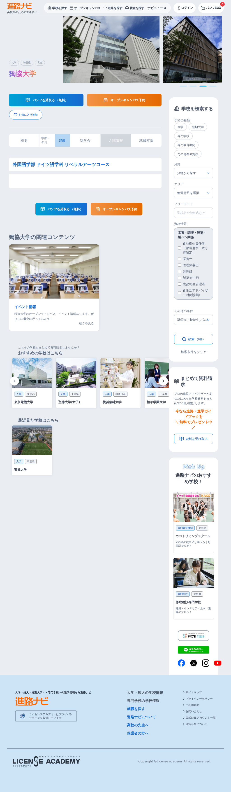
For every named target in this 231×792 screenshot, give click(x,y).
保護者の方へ (138, 733)
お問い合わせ (194, 711)
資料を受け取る (197, 439)
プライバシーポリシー (199, 698)
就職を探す (136, 708)
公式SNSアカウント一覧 (201, 717)
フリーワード (183, 204)
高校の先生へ (138, 725)
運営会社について (196, 724)
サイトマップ (194, 692)
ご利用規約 (192, 705)
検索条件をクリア (193, 352)
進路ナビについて (141, 717)
